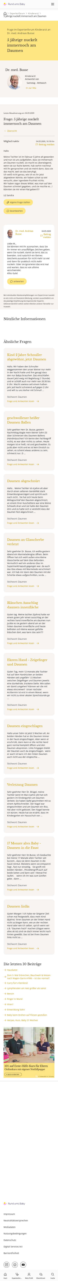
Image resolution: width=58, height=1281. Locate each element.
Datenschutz (10, 1240)
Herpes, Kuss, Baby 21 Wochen (22, 1020)
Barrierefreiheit (11, 1253)
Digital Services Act (13, 1246)
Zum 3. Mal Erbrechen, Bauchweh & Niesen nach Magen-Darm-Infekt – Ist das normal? (29, 977)
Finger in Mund (14, 999)
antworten (19, 281)
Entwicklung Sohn (16, 1009)
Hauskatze (12, 969)
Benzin (10, 993)
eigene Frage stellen (20, 202)
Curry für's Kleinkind (17, 983)
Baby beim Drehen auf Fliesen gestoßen (27, 1015)
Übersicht (12, 130)
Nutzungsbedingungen (15, 1233)
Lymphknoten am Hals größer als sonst (26, 988)
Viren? (10, 1004)
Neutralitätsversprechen (16, 1220)
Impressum (9, 1214)
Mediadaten (10, 1227)
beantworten (16, 210)
